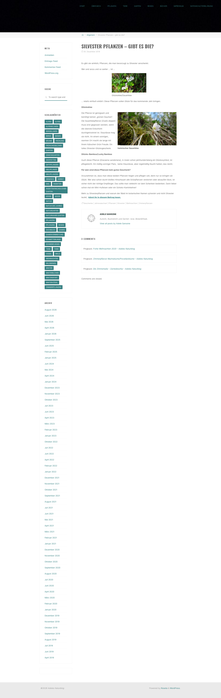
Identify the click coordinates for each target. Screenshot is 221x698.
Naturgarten (52, 211)
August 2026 (51, 310)
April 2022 (49, 460)
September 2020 (52, 568)
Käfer (48, 196)
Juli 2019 (49, 645)
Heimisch (50, 179)
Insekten (57, 184)
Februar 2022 (51, 466)
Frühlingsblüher (54, 145)
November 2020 (52, 556)
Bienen (58, 136)
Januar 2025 (50, 358)
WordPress (175, 688)
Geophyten (51, 160)
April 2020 (49, 592)
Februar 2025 (51, 352)
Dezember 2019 (52, 615)
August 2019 (50, 639)
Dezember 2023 (52, 388)
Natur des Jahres (54, 206)
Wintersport (52, 278)
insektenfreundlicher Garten (56, 190)
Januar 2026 (50, 334)
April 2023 (49, 418)
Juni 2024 (49, 364)
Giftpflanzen (52, 165)
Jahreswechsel (100, 203)
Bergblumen (51, 131)
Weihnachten (131, 203)
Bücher (163, 6)
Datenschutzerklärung (201, 6)
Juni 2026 (49, 316)
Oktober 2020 (51, 562)
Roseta (163, 688)
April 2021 (49, 526)
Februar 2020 (51, 604)
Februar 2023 (51, 430)
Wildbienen (51, 263)
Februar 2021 (51, 538)
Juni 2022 (49, 454)
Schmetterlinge (53, 239)
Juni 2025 (49, 346)
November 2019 (52, 621)
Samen (62, 230)
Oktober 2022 (51, 442)
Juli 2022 (49, 448)
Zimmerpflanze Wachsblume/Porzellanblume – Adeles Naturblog (123, 259)
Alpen (48, 122)
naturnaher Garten (55, 215)
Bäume (49, 141)
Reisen (150, 6)
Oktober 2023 (51, 400)
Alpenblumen (52, 126)
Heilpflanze (51, 169)
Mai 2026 (49, 322)
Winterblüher (52, 273)
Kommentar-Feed (53, 67)
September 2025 (52, 340)
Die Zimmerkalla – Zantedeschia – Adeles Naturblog (117, 269)
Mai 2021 (49, 520)
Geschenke (88, 203)
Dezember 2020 (52, 550)
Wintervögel (52, 282)
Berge (48, 136)
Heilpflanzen (52, 174)
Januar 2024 (50, 382)
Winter (49, 268)
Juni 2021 (49, 514)
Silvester (121, 203)
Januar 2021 (50, 544)
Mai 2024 (49, 370)
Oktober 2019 (51, 627)
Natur (49, 201)
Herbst (61, 179)
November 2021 (52, 484)
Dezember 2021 (52, 478)
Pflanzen (112, 6)
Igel (48, 184)
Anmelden (49, 55)
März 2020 (50, 598)
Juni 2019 (49, 651)
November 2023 (52, 394)
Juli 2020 (49, 580)
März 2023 (50, 424)
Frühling (60, 141)
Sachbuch (50, 230)
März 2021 (49, 532)
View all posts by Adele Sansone (115, 223)
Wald (57, 254)
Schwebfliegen (53, 244)
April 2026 (49, 328)
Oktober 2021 (51, 490)
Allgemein (91, 35)
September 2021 (52, 496)
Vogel (49, 254)
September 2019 (52, 633)
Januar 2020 (50, 610)
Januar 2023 (50, 436)
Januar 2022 (50, 472)
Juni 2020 (49, 586)
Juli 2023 (49, 406)
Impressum (179, 6)
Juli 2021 (49, 508)
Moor (57, 196)
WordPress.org (51, 73)
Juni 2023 (49, 412)
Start (82, 6)
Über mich (96, 6)
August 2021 (50, 502)
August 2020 (51, 574)
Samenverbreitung (54, 235)
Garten (137, 6)
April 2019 (49, 657)
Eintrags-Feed (51, 61)
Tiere (125, 6)
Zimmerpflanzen (145, 203)
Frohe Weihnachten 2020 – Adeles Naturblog (114, 249)
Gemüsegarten (53, 155)
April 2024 (49, 376)
